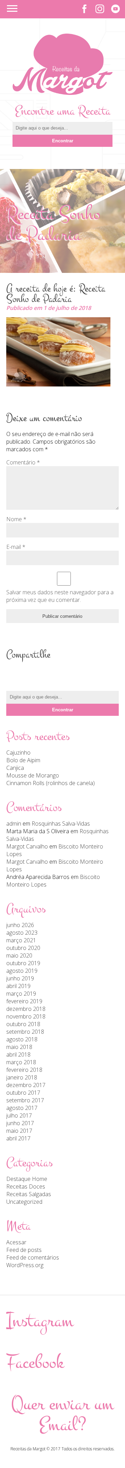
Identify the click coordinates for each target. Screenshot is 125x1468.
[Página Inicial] (62, 93)
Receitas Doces (25, 1186)
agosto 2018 (22, 1039)
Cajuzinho (18, 752)
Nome (16, 519)
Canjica (15, 768)
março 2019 (21, 993)
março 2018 (21, 1062)
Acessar (16, 1242)
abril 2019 (18, 986)
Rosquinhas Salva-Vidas (61, 823)
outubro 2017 (23, 1092)
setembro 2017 (25, 1100)
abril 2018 (18, 1054)
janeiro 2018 (21, 1077)
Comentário (23, 462)
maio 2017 (19, 1131)
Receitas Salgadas (28, 1194)
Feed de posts (24, 1250)
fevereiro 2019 (24, 1001)
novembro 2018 (25, 1016)
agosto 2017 (22, 1108)
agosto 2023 (22, 932)
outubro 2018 (23, 1024)
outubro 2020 (23, 948)
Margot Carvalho (27, 846)
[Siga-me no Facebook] (84, 9)
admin (13, 823)
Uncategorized (24, 1201)
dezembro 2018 (25, 1009)
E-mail (15, 547)
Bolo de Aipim (23, 760)
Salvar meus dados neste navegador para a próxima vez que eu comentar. (60, 596)
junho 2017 (20, 1123)
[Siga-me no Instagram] (99, 9)
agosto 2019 (22, 971)
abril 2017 (18, 1138)
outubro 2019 (23, 963)
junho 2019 (20, 978)
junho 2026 (20, 925)
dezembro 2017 (25, 1085)
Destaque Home (26, 1179)
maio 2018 (19, 1047)
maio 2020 (19, 955)
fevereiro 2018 (24, 1070)
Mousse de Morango (32, 775)
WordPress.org (24, 1265)
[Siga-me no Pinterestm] (115, 9)
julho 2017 (19, 1115)
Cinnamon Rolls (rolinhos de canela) (50, 783)
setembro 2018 (25, 1031)
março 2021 (21, 940)
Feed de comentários (32, 1257)
